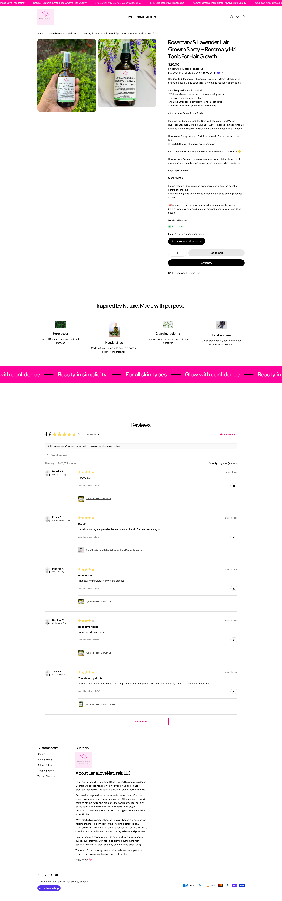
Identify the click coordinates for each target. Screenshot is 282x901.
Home (40, 33)
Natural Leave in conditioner (62, 33)
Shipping (173, 68)
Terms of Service (46, 776)
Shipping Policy (45, 770)
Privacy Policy (44, 759)
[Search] (232, 17)
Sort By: (213, 463)
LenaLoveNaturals (56, 881)
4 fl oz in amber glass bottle (187, 241)
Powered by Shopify (77, 881)
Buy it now (206, 262)
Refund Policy (44, 765)
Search (41, 753)
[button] (98, 434)
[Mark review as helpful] (233, 485)
